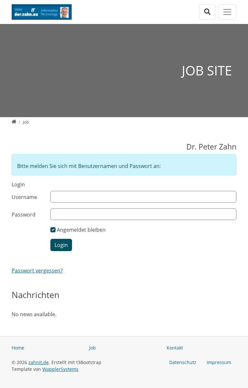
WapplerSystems (60, 369)
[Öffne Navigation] (227, 12)
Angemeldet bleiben (81, 229)
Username (24, 197)
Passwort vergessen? (37, 270)
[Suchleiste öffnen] (207, 12)
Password (24, 214)
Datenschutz (182, 362)
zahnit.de (38, 362)
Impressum (219, 362)
